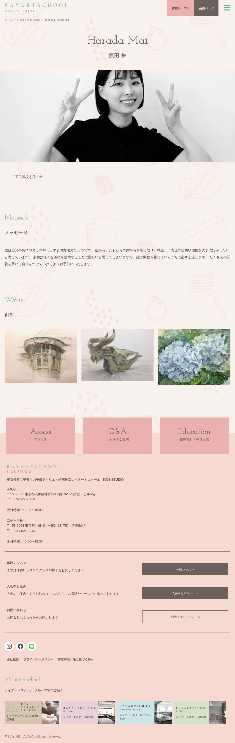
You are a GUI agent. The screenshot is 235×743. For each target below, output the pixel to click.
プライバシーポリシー (38, 659)
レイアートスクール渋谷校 (78, 716)
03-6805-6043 (24, 530)
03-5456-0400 (24, 499)
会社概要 (13, 659)
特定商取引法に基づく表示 (76, 659)
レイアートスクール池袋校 (191, 716)
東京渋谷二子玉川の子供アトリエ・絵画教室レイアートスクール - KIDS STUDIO (65, 479)
